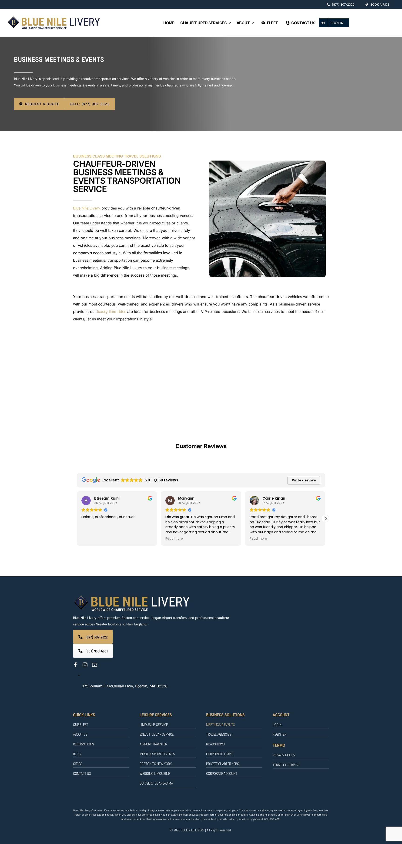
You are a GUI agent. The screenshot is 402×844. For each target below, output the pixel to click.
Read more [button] (174, 539)
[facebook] (75, 664)
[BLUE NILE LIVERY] (131, 595)
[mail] (94, 664)
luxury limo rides (111, 311)
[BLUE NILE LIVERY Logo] (53, 17)
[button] (325, 518)
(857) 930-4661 (272, 819)
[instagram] (85, 664)
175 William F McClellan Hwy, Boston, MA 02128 (125, 686)
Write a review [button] (304, 480)
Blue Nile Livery (86, 208)
